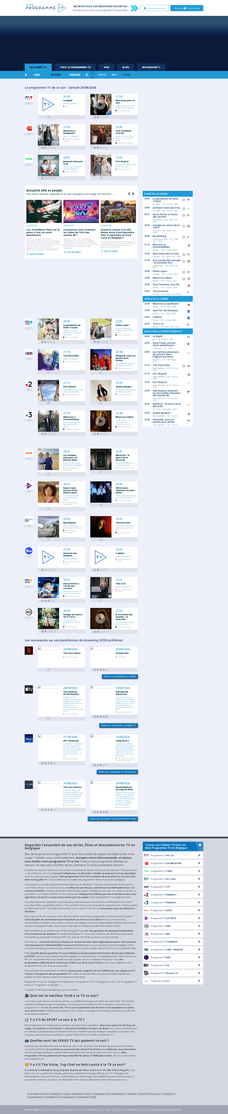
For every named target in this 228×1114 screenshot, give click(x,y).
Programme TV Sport (37, 1093)
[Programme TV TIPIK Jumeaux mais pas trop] (48, 178)
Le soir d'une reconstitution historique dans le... (124, 422)
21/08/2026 (70, 737)
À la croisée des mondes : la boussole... (124, 616)
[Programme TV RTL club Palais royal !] (101, 342)
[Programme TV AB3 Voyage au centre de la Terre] (48, 631)
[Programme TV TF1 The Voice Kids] (48, 372)
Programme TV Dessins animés (59, 1096)
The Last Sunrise (72, 787)
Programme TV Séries (60, 1093)
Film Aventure (71, 626)
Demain (75, 75)
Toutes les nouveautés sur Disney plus (117, 772)
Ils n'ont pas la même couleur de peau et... (72, 167)
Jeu (66, 106)
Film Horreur (124, 532)
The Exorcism (123, 522)
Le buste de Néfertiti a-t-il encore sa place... (125, 464)
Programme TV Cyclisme (124, 1093)
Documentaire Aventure (70, 469)
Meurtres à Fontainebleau (71, 418)
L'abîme (120, 553)
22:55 (119, 519)
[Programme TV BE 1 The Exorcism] (101, 539)
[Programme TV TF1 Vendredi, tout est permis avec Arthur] (101, 373)
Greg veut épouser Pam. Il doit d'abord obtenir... (125, 107)
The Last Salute (71, 653)
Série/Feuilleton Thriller (71, 140)
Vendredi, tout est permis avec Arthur (126, 358)
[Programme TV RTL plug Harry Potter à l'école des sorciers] (48, 601)
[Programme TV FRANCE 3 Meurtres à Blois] (101, 434)
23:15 (119, 580)
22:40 (119, 413)
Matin (102, 75)
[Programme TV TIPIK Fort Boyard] (101, 178)
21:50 (119, 97)
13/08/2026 (123, 737)
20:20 (66, 97)
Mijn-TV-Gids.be (113, 1109)
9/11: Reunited (71, 740)
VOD (106, 67)
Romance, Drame (73, 805)
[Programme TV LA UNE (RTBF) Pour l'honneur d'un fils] (101, 148)
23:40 (119, 352)
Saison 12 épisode (70, 358)
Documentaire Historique (70, 503)
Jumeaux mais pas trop (73, 162)
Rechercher (150, 67)
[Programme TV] (48, 719)
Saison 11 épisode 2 (71, 136)
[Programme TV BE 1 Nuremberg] (48, 539)
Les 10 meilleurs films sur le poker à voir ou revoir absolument (43, 232)
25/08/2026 (123, 649)
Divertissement (125, 169)
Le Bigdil (67, 100)
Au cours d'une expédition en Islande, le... (72, 622)
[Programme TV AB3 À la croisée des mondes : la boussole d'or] (101, 632)
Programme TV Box (81, 1093)
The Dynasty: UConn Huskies (71, 692)
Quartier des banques (70, 554)
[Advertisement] (114, 38)
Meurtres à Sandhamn (69, 131)
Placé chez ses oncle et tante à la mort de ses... (72, 592)
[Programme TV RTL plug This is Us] (101, 600)
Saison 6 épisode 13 (123, 586)
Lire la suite (36, 254)
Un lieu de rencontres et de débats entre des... (125, 390)
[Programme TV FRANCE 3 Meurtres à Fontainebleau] (48, 434)
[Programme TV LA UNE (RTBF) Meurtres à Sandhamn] (48, 148)
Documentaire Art (126, 468)
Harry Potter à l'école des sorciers (71, 586)
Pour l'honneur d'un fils (124, 131)
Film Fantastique (72, 596)
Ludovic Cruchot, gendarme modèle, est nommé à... (72, 332)
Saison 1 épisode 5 (123, 556)
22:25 (119, 451)
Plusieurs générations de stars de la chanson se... (126, 496)
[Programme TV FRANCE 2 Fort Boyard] (48, 403)
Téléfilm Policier (125, 143)
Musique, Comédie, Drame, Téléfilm (125, 759)
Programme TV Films (86, 1096)
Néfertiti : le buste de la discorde (123, 457)
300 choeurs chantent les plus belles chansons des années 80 (166, 393)
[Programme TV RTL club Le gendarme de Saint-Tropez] (48, 342)
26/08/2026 (70, 649)
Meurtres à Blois (125, 417)
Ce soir (56, 75)
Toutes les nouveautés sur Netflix (120, 676)
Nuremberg (69, 522)
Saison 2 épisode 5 (70, 558)
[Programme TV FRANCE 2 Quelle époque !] (101, 403)
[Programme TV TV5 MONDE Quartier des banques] (48, 570)
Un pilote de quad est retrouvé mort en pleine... (71, 424)
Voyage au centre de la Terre (72, 615)
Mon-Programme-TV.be (93, 1109)
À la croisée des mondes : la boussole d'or (167, 261)
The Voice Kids (71, 355)
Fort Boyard (122, 161)
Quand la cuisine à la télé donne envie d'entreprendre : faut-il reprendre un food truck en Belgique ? (118, 233)
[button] (132, 194)
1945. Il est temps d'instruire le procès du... (73, 526)
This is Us (121, 583)
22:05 (119, 321)
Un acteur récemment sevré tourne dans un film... (125, 527)
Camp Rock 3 (122, 740)
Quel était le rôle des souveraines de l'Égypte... (73, 464)
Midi (114, 75)
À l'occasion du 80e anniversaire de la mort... (71, 497)
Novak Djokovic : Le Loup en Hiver (124, 788)
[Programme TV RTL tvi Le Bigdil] (48, 117)
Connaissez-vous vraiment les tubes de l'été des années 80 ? (79, 232)
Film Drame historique (69, 531)
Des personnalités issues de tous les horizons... (125, 364)
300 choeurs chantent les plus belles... (125, 490)
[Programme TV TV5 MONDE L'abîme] (101, 570)
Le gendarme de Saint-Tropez (71, 326)
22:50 (119, 549)
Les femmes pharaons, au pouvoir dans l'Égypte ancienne (166, 354)
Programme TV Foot (101, 1093)
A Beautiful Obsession (122, 692)
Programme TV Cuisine (148, 1093)
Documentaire (71, 657)
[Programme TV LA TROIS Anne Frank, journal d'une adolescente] (48, 509)
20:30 (66, 484)
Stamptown (122, 653)
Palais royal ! (122, 325)
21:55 (119, 157)
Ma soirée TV (38, 67)
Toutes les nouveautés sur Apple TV (118, 725)
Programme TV (162, 855)
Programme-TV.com (71, 1109)
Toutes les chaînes (160, 980)
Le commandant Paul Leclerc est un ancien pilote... (125, 138)
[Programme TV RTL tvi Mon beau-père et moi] (101, 117)
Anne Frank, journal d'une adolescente (70, 490)
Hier (37, 75)
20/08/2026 (70, 688)
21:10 (66, 352)
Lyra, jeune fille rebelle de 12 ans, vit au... (125, 623)
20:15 (66, 580)
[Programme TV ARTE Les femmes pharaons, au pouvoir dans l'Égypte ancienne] (48, 474)
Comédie (122, 657)
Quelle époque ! (124, 386)
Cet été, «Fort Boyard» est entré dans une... (126, 165)
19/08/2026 (123, 688)
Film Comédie (124, 110)
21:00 (66, 127)
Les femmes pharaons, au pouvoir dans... (71, 457)
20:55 (66, 451)
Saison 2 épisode (69, 103)
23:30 (119, 383)
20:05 (66, 157)
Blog (125, 67)
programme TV (107, 10)
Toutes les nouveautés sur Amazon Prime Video (112, 818)
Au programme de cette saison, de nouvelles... (73, 390)
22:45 (119, 127)
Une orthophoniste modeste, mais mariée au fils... (125, 330)
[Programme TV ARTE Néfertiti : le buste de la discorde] (101, 472)
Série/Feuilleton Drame (71, 562)
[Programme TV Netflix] (48, 670)
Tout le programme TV (75, 67)
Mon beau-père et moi (125, 101)
